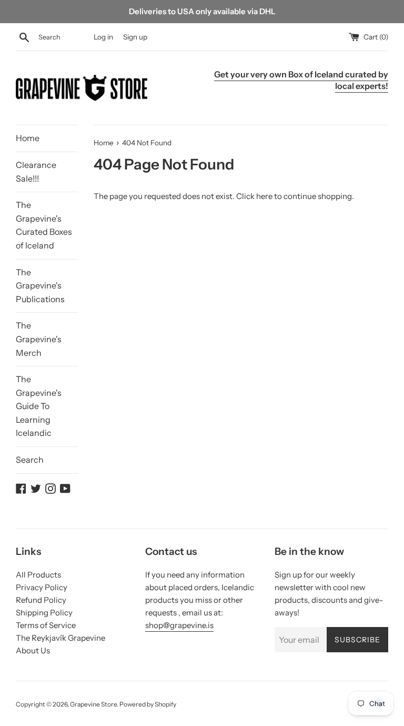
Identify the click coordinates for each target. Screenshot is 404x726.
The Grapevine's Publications (40, 285)
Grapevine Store (93, 704)
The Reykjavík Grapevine (60, 638)
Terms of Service (46, 625)
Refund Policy (41, 600)
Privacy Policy (41, 587)
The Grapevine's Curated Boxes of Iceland (44, 225)
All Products (38, 575)
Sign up (135, 37)
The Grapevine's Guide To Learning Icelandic (39, 406)
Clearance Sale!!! (36, 172)
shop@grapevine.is (179, 625)
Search (30, 459)
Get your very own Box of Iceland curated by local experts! (301, 80)
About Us (33, 650)
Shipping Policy (44, 613)
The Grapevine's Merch (39, 338)
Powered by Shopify (147, 704)
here (264, 196)
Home (27, 138)
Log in (103, 37)
